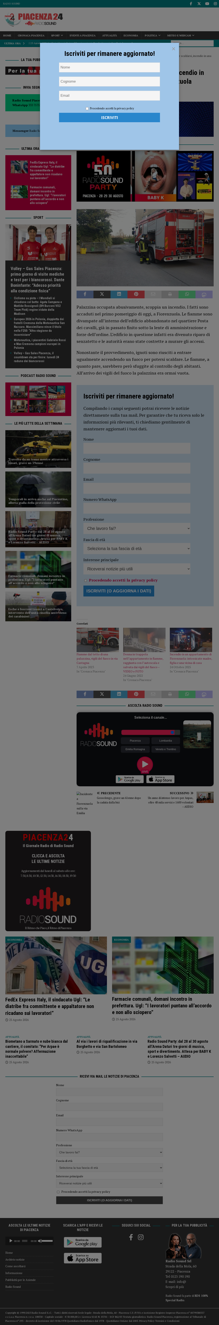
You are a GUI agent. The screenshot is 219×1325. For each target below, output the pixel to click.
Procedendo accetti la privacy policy (112, 108)
